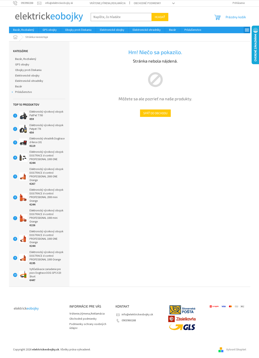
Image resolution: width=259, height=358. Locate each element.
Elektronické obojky (27, 76)
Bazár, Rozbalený (25, 59)
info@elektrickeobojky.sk (137, 314)
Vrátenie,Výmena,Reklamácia (108, 3)
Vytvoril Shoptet (236, 350)
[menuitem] (23, 30)
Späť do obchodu (155, 113)
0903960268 (129, 320)
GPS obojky (22, 65)
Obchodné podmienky (147, 3)
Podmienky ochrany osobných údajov (87, 326)
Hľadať (160, 17)
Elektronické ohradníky (29, 81)
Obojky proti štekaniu (28, 70)
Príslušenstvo (23, 92)
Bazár (18, 86)
